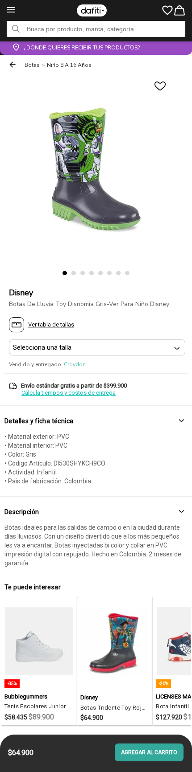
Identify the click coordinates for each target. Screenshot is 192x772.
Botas (32, 65)
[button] (96, 421)
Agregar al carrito (149, 752)
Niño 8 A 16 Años (69, 65)
